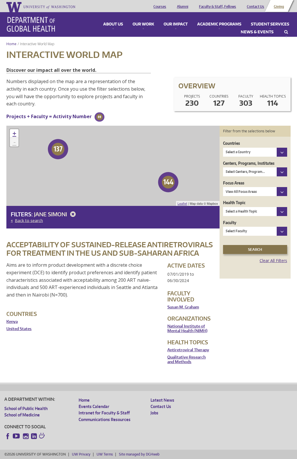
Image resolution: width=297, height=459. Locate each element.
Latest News (162, 400)
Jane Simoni (51, 214)
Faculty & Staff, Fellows (217, 6)
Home (11, 43)
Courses (159, 6)
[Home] (30, 24)
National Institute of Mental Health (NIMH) (187, 328)
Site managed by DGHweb (139, 454)
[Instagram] (25, 436)
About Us (113, 24)
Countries (231, 143)
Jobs (154, 412)
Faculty (229, 222)
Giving (279, 6)
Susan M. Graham (183, 307)
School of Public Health (26, 408)
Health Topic (234, 202)
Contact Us (255, 6)
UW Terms (105, 454)
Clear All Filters (273, 260)
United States (19, 329)
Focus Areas (233, 182)
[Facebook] (7, 436)
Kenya (12, 321)
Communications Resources (105, 419)
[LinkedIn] (33, 436)
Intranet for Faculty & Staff (104, 412)
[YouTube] (16, 436)
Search (286, 32)
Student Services (270, 24)
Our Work (143, 24)
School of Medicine (22, 414)
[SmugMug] (42, 436)
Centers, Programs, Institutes (248, 163)
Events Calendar (94, 406)
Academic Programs (219, 24)
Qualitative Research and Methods (186, 359)
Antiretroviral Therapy (188, 350)
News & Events (257, 32)
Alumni (182, 6)
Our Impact (176, 24)
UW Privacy (81, 454)
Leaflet (182, 203)
